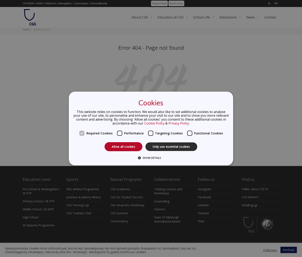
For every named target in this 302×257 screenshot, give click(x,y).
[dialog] (151, 129)
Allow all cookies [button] (123, 147)
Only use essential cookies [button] (171, 147)
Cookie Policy (154, 123)
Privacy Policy (178, 123)
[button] (151, 157)
